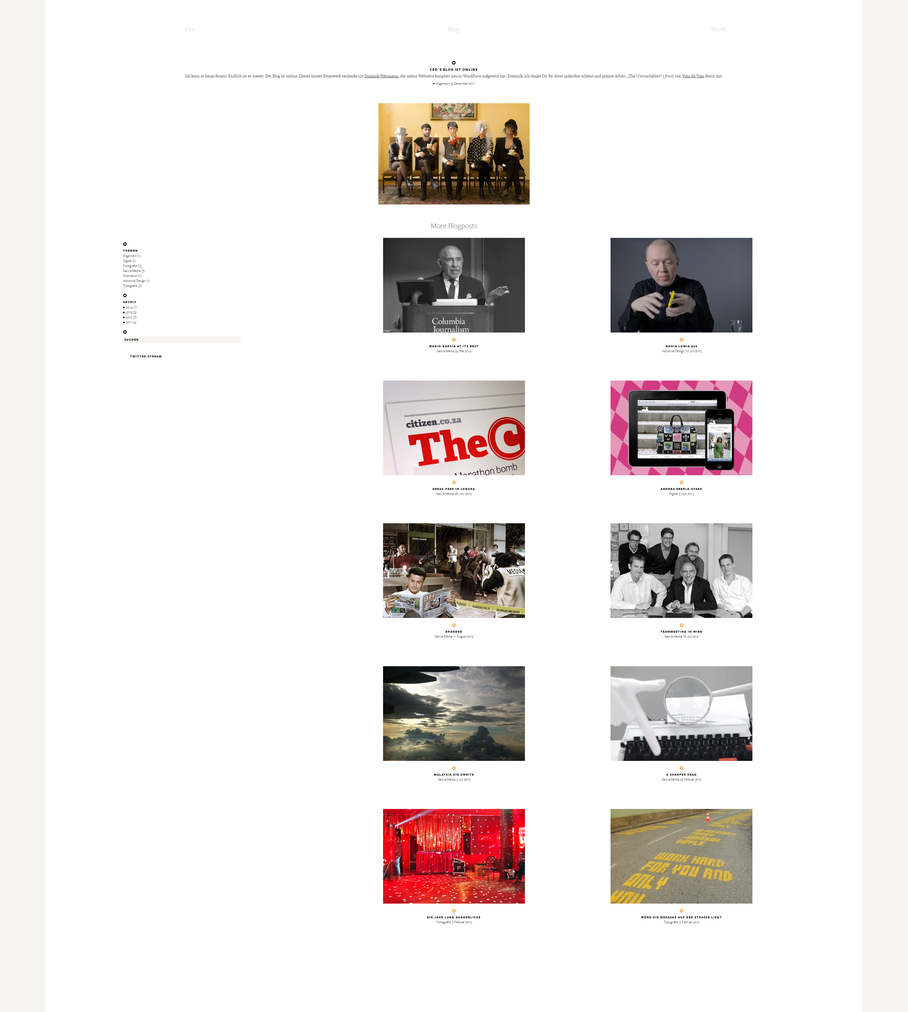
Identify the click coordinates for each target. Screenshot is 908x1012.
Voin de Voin (693, 76)
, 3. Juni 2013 (686, 494)
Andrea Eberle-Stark (682, 489)
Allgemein (442, 84)
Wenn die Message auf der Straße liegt (681, 917)
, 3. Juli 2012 (462, 779)
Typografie (130, 286)
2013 (129, 312)
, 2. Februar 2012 (688, 922)
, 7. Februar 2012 (461, 922)
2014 (129, 307)
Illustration (130, 276)
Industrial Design (134, 281)
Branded (454, 632)
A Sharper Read (681, 774)
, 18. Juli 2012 (690, 637)
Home (454, 11)
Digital (127, 261)
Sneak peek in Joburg (453, 489)
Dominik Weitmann (381, 76)
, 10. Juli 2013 (692, 351)
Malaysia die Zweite (454, 774)
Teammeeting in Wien (681, 632)
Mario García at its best (454, 346)
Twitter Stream (146, 356)
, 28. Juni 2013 (462, 494)
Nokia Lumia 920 (682, 346)
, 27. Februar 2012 (690, 779)
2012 (129, 317)
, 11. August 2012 (462, 637)
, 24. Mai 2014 (462, 351)
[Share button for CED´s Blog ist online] (454, 94)
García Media (131, 271)
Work (718, 29)
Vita (189, 29)
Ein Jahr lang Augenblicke (454, 917)
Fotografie (130, 266)
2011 (129, 322)
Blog (454, 29)
